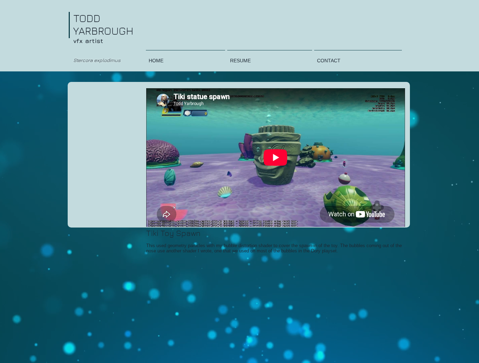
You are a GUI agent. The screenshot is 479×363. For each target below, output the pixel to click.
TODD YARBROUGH (103, 24)
